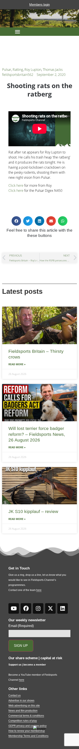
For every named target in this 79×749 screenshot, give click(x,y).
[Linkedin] (62, 608)
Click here (15, 185)
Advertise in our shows (21, 700)
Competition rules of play (22, 720)
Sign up (21, 645)
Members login (39, 4)
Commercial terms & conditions (26, 715)
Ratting (18, 69)
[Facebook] (26, 608)
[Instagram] (38, 608)
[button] (17, 31)
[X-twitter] (50, 608)
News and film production (22, 710)
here (39, 590)
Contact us (14, 695)
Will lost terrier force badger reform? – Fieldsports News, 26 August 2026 (36, 434)
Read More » (16, 364)
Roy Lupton (32, 69)
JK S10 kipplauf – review (33, 511)
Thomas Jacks (53, 69)
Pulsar (6, 69)
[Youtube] (13, 608)
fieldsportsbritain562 (17, 74)
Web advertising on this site (24, 705)
